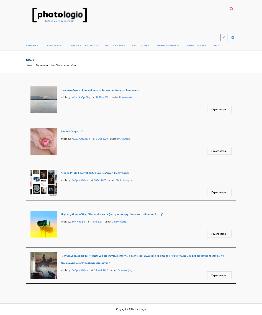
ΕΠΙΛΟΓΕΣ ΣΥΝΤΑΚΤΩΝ (84, 45)
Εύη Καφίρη (78, 221)
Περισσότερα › (219, 109)
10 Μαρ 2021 (103, 97)
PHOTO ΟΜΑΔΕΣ (196, 45)
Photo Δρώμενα (124, 180)
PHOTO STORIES (115, 45)
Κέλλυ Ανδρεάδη (81, 97)
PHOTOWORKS (141, 45)
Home (29, 65)
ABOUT (217, 45)
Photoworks (125, 97)
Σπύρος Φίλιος (80, 180)
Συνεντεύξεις (119, 221)
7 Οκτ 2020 (102, 139)
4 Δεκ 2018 (96, 221)
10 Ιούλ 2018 (101, 270)
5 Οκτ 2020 (100, 180)
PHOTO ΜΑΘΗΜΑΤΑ (168, 45)
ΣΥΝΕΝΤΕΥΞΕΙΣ (54, 45)
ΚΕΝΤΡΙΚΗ (32, 45)
